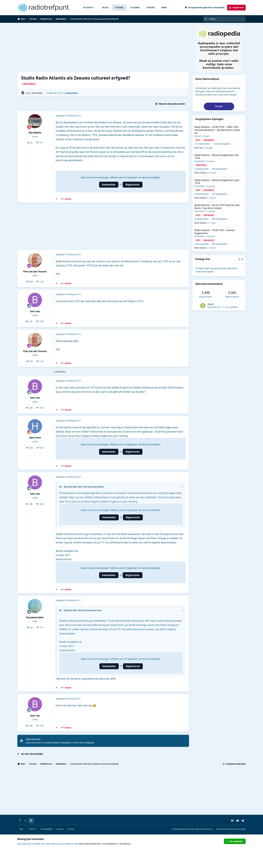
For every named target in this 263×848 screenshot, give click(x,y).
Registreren (132, 184)
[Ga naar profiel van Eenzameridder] (35, 606)
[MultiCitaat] (57, 199)
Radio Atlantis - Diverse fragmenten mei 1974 (217, 157)
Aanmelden (108, 184)
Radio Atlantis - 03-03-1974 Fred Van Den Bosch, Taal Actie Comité (217, 207)
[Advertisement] (108, 47)
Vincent (198, 136)
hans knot (35, 437)
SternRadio (37, 93)
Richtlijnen (125, 843)
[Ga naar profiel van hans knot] (35, 426)
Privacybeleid (46, 829)
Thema (32, 829)
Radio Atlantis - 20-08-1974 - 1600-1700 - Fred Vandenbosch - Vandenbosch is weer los (217, 130)
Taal (21, 829)
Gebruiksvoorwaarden (90, 843)
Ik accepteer (236, 841)
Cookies (70, 829)
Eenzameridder (35, 617)
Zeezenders (72, 93)
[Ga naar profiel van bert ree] (35, 300)
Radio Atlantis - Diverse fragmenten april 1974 (217, 182)
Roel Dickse (200, 161)
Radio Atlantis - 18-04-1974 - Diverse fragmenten (215, 232)
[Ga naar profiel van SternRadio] (22, 93)
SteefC (211, 304)
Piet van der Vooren (35, 271)
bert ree (35, 311)
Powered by (231, 829)
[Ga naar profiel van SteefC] (202, 305)
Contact (59, 829)
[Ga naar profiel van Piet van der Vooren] (35, 260)
